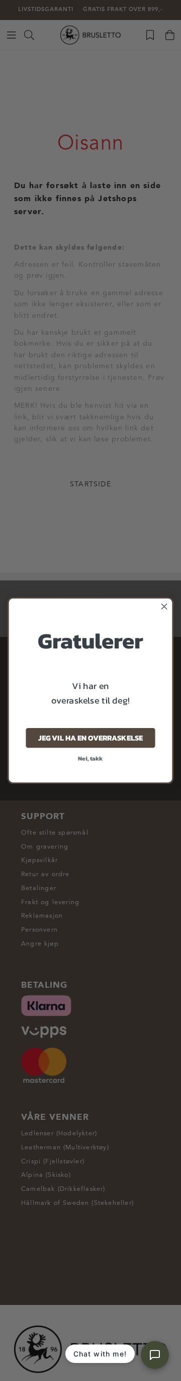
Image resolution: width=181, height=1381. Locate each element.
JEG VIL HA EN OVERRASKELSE (90, 738)
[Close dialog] (164, 606)
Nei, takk (90, 758)
